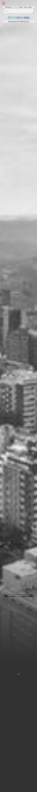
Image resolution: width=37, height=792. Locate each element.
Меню (3, 3)
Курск (30, 7)
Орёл (25, 7)
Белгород (8, 7)
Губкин (21, 7)
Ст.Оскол (15, 7)
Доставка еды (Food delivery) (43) (18, 21)
